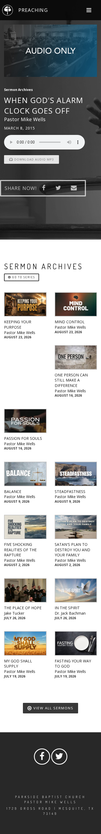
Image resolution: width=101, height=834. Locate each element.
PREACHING (33, 10)
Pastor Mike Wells (19, 332)
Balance (12, 491)
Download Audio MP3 (33, 159)
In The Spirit (67, 607)
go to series (23, 277)
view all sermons (53, 708)
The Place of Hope (22, 607)
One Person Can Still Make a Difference (71, 380)
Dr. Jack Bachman (70, 613)
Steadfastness (70, 491)
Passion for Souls (23, 438)
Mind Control (70, 321)
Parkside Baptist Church (50, 797)
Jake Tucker (14, 613)
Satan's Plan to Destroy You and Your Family (72, 549)
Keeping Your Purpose (17, 324)
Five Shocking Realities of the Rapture (20, 549)
